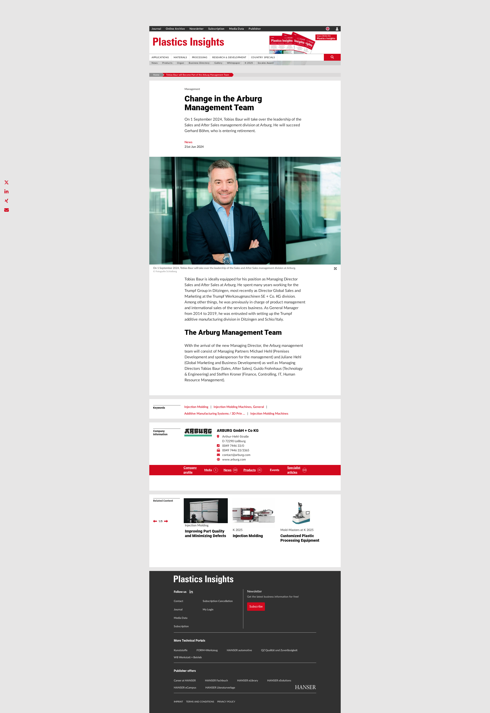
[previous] (155, 521)
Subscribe (256, 606)
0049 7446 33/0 (233, 445)
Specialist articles (293, 470)
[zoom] (335, 268)
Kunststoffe (180, 650)
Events (274, 470)
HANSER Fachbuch (216, 680)
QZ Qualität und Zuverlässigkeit (279, 650)
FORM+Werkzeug (207, 650)
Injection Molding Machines (269, 413)
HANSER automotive (239, 650)
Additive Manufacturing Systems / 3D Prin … (214, 413)
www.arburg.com (234, 459)
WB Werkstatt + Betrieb (188, 657)
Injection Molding (196, 406)
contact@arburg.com (236, 455)
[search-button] (332, 57)
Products (249, 470)
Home (156, 75)
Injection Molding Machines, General (239, 406)
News (188, 142)
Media (208, 470)
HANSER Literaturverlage (220, 687)
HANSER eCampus (185, 687)
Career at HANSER (185, 680)
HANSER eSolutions (279, 680)
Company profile (190, 470)
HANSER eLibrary (247, 680)
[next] (166, 521)
